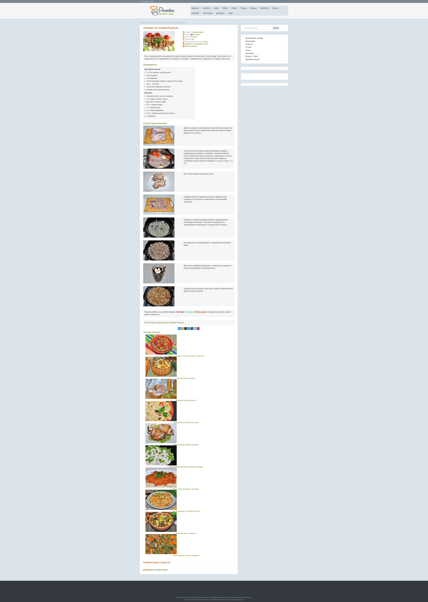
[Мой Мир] (188, 328)
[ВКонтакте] (179, 328)
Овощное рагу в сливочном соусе (186, 422)
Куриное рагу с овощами (186, 378)
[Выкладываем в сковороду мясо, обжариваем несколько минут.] (161, 250)
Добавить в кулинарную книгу (196, 44)
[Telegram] (195, 328)
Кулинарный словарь (254, 38)
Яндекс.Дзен (239, 599)
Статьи (248, 47)
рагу (153, 323)
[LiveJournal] (191, 328)
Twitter (225, 599)
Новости (249, 44)
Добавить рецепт (253, 59)
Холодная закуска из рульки (186, 400)
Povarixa (194, 37)
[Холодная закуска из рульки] (185, 389)
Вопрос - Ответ (252, 56)
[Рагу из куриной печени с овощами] (185, 544)
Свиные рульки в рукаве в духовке (185, 444)
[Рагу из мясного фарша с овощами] (185, 478)
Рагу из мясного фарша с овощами (186, 489)
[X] (185, 328)
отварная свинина (176, 323)
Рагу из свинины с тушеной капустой (186, 511)
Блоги (248, 50)
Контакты (201, 599)
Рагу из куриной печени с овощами (186, 555)
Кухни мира (250, 41)
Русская (196, 34)
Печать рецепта (191, 46)
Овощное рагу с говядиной (186, 533)
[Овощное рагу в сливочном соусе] (185, 411)
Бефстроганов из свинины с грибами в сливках (186, 467)
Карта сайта (209, 599)
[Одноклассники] (182, 328)
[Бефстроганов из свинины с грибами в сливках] (185, 455)
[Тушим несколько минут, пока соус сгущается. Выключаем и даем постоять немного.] (161, 296)
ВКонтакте (218, 599)
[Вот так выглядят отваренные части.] (161, 182)
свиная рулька (162, 323)
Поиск (275, 28)
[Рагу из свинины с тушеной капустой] (185, 500)
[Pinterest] (198, 328)
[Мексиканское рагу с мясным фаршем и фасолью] (185, 345)
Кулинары (250, 53)
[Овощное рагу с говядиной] (185, 522)
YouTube (231, 599)
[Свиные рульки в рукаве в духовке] (185, 433)
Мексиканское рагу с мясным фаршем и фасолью (186, 356)
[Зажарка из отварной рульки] (161, 41)
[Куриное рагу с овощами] (185, 367)
